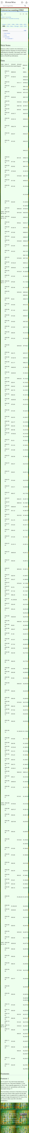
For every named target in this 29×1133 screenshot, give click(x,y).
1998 (13, 24)
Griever (3, 17)
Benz (11, 26)
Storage (16, 26)
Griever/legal (24, 1105)
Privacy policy (6, 1127)
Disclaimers (5, 1128)
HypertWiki (10, 2)
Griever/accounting (6, 1107)
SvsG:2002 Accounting (14, 18)
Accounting (16, 1107)
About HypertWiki (16, 1127)
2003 (7, 26)
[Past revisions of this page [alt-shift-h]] (23, 14)
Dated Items (10, 1105)
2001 (25, 24)
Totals (4, 24)
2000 (21, 24)
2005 (25, 26)
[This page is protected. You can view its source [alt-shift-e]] (20, 14)
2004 (21, 26)
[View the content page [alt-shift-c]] (1, 14)
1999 (17, 24)
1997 (9, 24)
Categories (3, 1105)
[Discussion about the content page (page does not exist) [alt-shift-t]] (5, 14)
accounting (8, 17)
